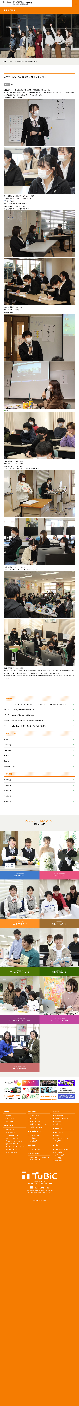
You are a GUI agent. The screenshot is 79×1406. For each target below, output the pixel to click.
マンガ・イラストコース (13, 1150)
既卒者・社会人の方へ (62, 1118)
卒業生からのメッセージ (38, 1124)
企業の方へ (58, 1124)
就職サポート (34, 1115)
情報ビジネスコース (11, 1144)
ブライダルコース (11, 1132)
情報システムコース (11, 1138)
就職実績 (33, 1118)
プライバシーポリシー (62, 1152)
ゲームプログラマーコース (14, 1141)
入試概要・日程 (35, 1149)
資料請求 (58, 1135)
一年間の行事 (34, 1135)
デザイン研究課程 (11, 1152)
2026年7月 (7, 785)
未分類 (6, 739)
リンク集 (58, 1158)
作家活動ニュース (9, 766)
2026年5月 (7, 796)
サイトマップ (59, 1155)
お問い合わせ (59, 1132)
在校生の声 (33, 1141)
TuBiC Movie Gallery (62, 1149)
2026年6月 (7, 791)
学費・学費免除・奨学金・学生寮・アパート (39, 1158)
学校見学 (58, 1141)
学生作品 (33, 1138)
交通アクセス (9, 1118)
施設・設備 (9, 1121)
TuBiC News (8, 750)
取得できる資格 (35, 1121)
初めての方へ (59, 1115)
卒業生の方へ (59, 1121)
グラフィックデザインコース (14, 1147)
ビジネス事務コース (11, 1135)
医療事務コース (10, 1129)
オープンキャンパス (61, 1138)
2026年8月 (7, 780)
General (6, 761)
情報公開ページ (60, 1161)
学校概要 (8, 1115)
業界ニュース (8, 756)
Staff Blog (7, 745)
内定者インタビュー (36, 1127)
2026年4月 (7, 801)
